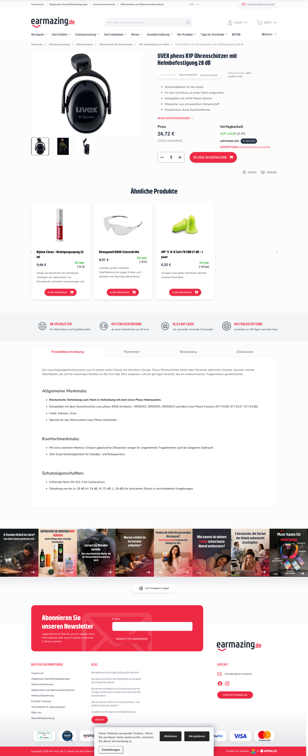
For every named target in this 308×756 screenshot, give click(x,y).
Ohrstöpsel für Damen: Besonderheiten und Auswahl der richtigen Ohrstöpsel (116, 680)
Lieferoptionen (245, 146)
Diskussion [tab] (245, 352)
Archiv (99, 719)
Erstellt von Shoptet (237, 751)
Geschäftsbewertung (42, 718)
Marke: (235, 76)
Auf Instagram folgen (157, 588)
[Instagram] (227, 683)
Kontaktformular (235, 695)
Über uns (36, 712)
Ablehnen (170, 736)
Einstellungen (111, 750)
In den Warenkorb (210, 157)
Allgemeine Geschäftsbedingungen (68, 4)
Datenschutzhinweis (104, 4)
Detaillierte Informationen (174, 118)
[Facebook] (220, 683)
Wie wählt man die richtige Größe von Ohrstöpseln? (115, 672)
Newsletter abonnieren (132, 638)
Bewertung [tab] (188, 352)
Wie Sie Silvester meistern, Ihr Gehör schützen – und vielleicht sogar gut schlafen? (115, 704)
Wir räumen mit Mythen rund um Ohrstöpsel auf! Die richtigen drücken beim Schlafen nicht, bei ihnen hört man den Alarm (116, 692)
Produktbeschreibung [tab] (67, 352)
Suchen (187, 22)
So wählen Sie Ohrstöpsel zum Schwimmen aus (113, 711)
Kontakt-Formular (41, 701)
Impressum (37, 4)
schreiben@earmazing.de (238, 674)
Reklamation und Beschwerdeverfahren (142, 4)
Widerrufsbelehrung (42, 695)
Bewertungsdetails (209, 75)
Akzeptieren (197, 736)
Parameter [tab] (132, 352)
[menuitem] (39, 34)
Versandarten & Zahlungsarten (48, 707)
